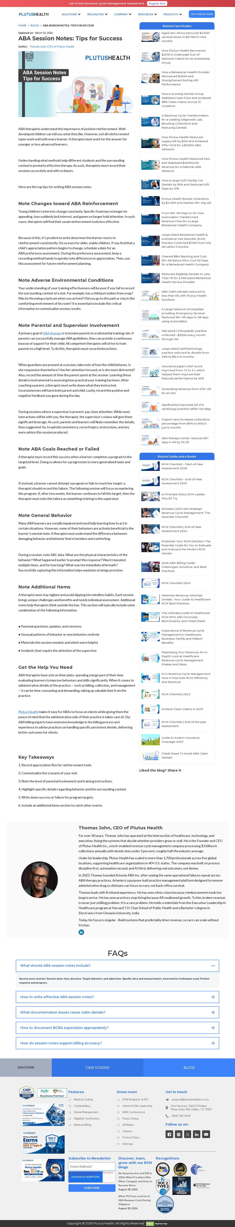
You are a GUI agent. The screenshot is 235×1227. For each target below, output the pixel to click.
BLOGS (189, 1068)
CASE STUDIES (97, 1068)
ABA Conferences (133, 1112)
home (22, 25)
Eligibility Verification (87, 1118)
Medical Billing (82, 1124)
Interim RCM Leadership (137, 1106)
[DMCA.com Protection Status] (157, 1223)
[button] (71, 14)
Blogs (34, 25)
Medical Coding (83, 1099)
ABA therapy (52, 333)
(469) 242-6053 (181, 1115)
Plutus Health (28, 712)
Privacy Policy (131, 1137)
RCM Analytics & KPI (135, 1099)
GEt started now (202, 13)
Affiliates (128, 1124)
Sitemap (127, 1144)
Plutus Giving (130, 1118)
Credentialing (82, 1106)
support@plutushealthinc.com (190, 1099)
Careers (127, 1131)
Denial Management (86, 1112)
